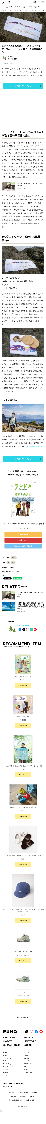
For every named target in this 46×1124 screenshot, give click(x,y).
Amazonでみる (23, 534)
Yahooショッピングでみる (23, 546)
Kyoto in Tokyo (28, 1072)
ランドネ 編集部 (24, 625)
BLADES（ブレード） (9, 1066)
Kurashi (10, 1087)
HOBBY (7, 1041)
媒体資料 (13, 1096)
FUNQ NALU (27, 1064)
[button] (1, 1111)
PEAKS (5, 1055)
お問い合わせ (24, 1092)
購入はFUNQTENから (23, 86)
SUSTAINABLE (11, 1045)
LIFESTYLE (30, 1041)
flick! (25, 1066)
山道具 (14, 557)
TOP (3, 10)
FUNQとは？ (12, 1092)
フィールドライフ (8, 1058)
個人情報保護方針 (17, 1100)
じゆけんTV (6, 1069)
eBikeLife (5, 1072)
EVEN (5, 1061)
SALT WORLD (28, 1058)
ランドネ (8, 10)
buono (25, 1069)
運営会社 (34, 1092)
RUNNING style (7, 1064)
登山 (13, 562)
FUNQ (5, 1052)
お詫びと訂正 (30, 1100)
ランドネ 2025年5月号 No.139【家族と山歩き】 (24, 523)
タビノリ (5, 1075)
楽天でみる (23, 540)
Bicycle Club (27, 1061)
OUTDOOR (9, 1037)
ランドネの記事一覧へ (23, 1017)
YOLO (5, 1087)
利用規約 (32, 1096)
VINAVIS (26, 1055)
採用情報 (23, 1096)
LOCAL (28, 1045)
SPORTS (28, 1037)
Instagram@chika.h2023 (35, 446)
